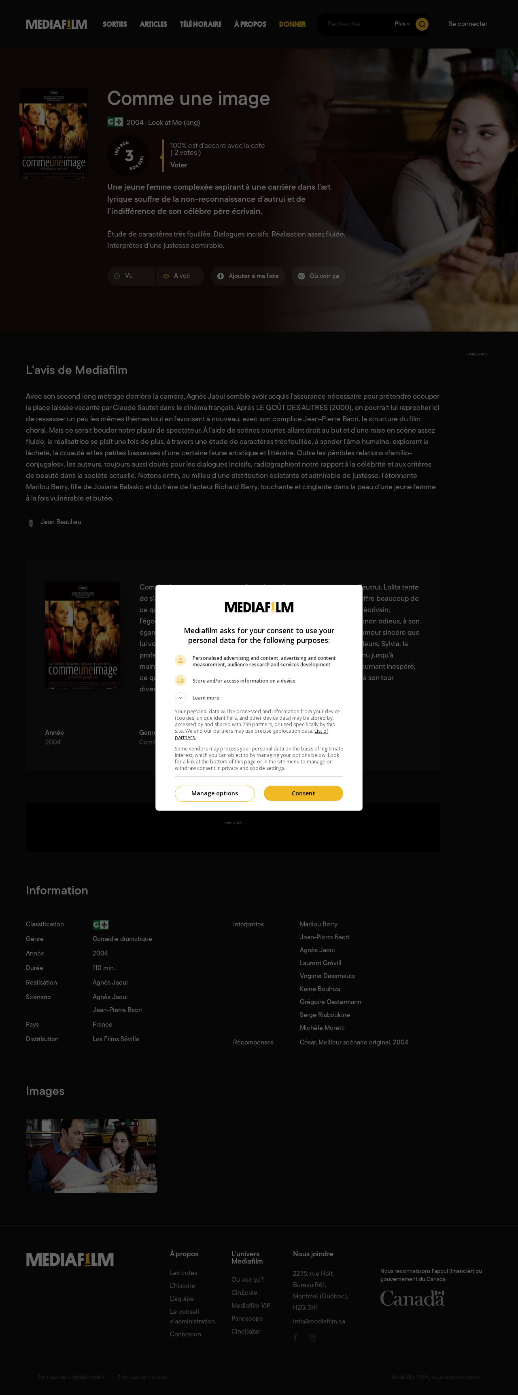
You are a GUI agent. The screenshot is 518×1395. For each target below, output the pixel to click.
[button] (259, 698)
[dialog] (259, 698)
